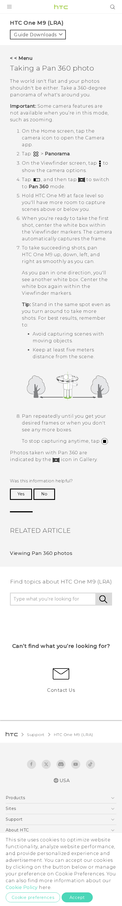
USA (65, 780)
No (44, 494)
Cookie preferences (33, 897)
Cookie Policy (22, 887)
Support (36, 734)
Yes (21, 494)
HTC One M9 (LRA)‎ (73, 734)
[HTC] (61, 6)
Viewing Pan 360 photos (41, 553)
